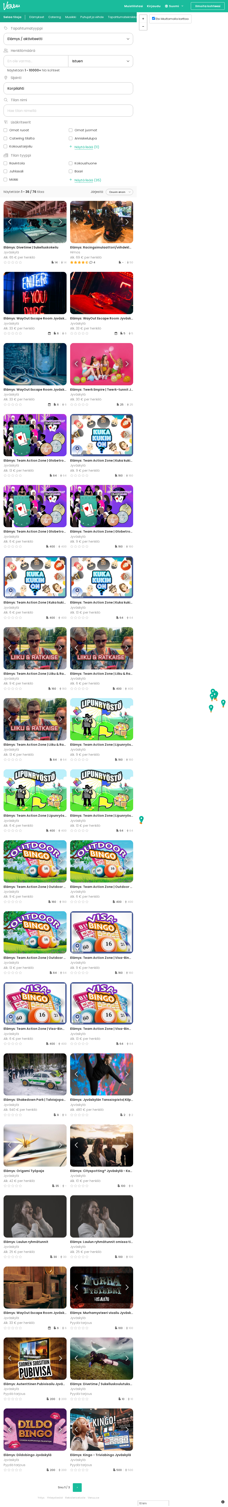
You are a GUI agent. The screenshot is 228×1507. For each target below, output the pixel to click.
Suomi (173, 6)
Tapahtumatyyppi (27, 28)
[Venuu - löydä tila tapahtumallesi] (11, 5)
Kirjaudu (154, 6)
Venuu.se (93, 1497)
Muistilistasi (133, 6)
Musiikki (70, 17)
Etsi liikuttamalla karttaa (172, 19)
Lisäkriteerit (21, 122)
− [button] (143, 26)
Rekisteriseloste (75, 1497)
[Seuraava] (59, 222)
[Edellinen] (11, 222)
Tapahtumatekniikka (123, 17)
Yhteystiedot (55, 1497)
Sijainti (16, 77)
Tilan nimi (19, 100)
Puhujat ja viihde (92, 17)
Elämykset (36, 17)
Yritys (41, 1497)
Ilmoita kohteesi (207, 6)
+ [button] (143, 18)
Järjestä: (97, 192)
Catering (54, 17)
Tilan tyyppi (21, 155)
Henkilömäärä (23, 50)
